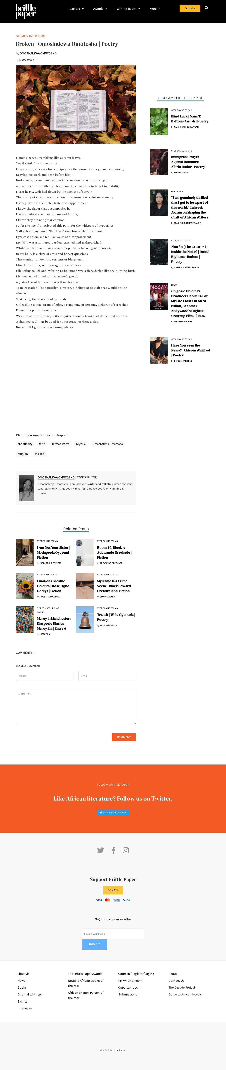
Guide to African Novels (185, 994)
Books (22, 987)
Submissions (127, 994)
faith (42, 444)
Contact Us (177, 981)
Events (22, 1001)
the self (39, 453)
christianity (25, 444)
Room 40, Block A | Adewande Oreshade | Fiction (114, 552)
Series (40, 608)
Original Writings (30, 994)
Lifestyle (23, 974)
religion (23, 453)
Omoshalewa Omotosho (108, 444)
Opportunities (128, 987)
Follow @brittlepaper (114, 812)
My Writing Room (130, 981)
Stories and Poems (181, 110)
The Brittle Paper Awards (85, 974)
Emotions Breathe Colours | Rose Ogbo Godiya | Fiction (53, 586)
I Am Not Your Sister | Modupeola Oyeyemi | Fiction (54, 552)
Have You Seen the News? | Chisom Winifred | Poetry (190, 350)
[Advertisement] (180, 58)
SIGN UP (94, 944)
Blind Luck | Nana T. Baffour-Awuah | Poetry (189, 119)
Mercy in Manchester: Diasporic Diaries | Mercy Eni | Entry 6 (54, 623)
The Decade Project (182, 987)
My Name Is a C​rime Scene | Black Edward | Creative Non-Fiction (114, 586)
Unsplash (61, 435)
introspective (60, 444)
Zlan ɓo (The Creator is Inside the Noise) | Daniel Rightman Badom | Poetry (190, 254)
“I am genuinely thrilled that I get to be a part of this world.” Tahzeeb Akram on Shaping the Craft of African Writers (189, 207)
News (174, 285)
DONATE (113, 890)
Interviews (177, 191)
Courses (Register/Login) (136, 974)
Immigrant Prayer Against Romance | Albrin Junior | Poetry (188, 161)
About (173, 974)
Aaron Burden (40, 435)
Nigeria (81, 444)
